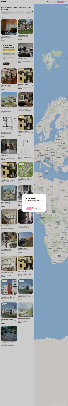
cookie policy (37, 204)
